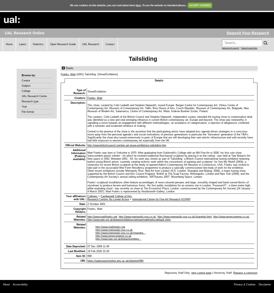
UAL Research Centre (34, 96)
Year (24, 106)
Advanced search (230, 48)
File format (28, 111)
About (6, 284)
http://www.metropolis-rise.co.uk (137, 216)
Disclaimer (265, 284)
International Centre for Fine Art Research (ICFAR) (161, 199)
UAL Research (90, 44)
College (26, 90)
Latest (22, 44)
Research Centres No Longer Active (108, 199)
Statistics (38, 44)
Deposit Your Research (248, 33)
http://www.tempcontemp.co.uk (231, 216)
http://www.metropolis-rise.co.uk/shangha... (120, 232)
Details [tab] (159, 80)
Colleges (92, 196)
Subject (26, 85)
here (138, 5)
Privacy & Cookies (245, 284)
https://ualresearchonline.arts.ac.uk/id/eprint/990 (115, 260)
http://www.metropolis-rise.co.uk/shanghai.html (184, 216)
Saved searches (249, 48)
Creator (26, 80)
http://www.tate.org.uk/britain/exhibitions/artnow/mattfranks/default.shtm (129, 219)
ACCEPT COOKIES (200, 5)
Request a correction (245, 272)
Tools (69, 68)
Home (9, 44)
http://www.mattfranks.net (102, 216)
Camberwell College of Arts (116, 196)
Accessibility (20, 284)
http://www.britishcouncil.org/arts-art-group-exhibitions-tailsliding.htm (126, 145)
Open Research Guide (63, 44)
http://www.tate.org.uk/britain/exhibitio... (118, 238)
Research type (30, 101)
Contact (110, 44)
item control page (201, 272)
